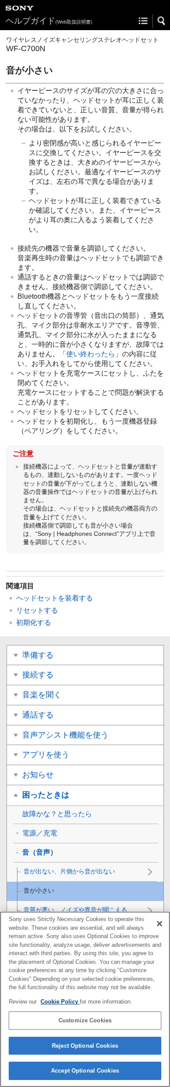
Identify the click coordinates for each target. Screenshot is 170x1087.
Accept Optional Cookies (85, 1070)
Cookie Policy (60, 1001)
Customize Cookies (85, 1020)
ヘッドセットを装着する (54, 598)
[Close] (159, 923)
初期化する (33, 622)
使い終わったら (90, 354)
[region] (85, 999)
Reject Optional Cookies (85, 1045)
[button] (162, 21)
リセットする (37, 610)
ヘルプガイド (49, 20)
